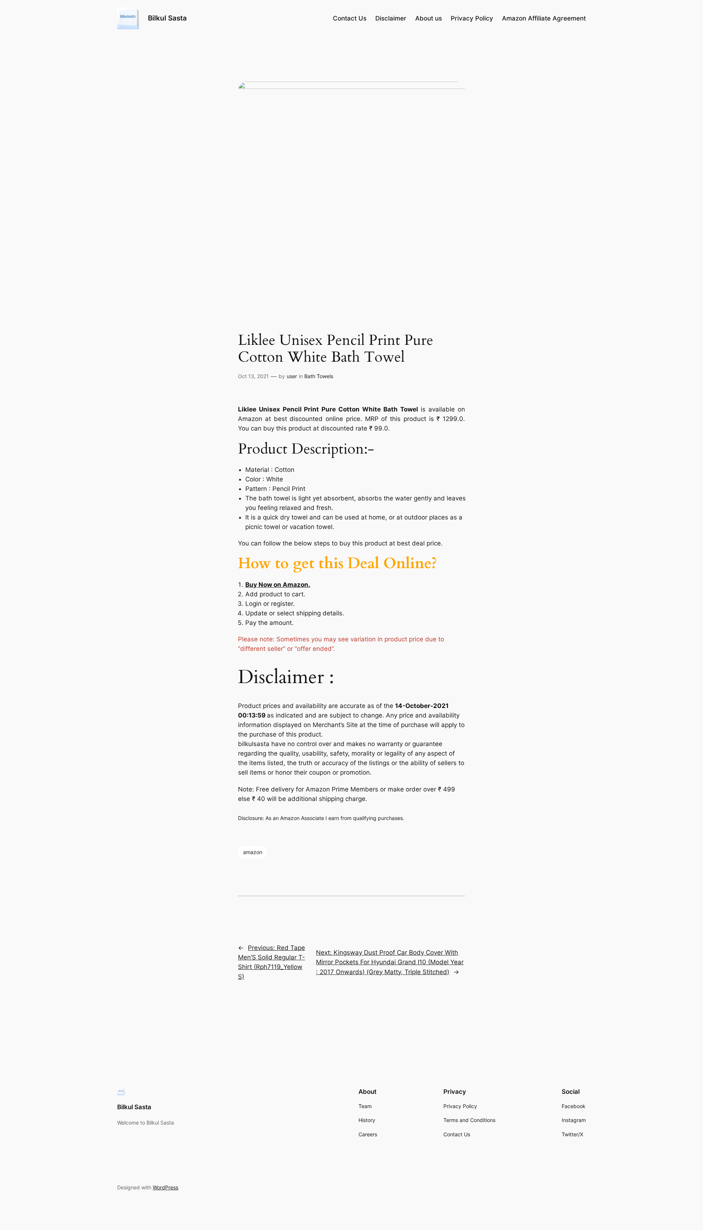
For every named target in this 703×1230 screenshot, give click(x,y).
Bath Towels (318, 376)
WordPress (165, 1187)
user (292, 376)
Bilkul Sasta (167, 18)
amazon (252, 852)
